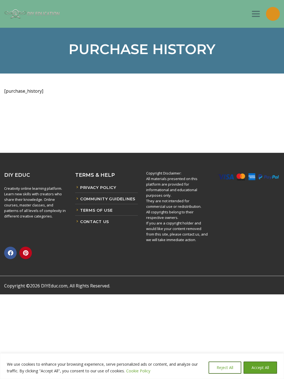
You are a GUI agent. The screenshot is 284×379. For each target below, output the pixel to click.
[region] (142, 366)
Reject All (225, 367)
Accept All (260, 367)
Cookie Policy (138, 370)
